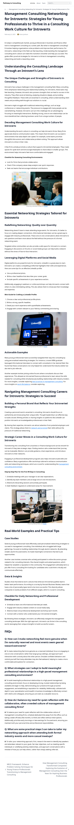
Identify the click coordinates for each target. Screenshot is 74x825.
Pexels (46, 206)
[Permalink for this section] (46, 71)
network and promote (39, 428)
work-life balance (23, 384)
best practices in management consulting (47, 381)
